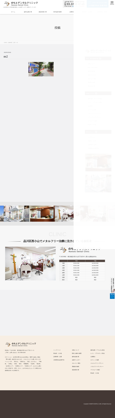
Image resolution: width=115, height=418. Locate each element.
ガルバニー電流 (76, 363)
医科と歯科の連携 (76, 353)
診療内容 (72, 12)
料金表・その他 (95, 373)
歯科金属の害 (28, 12)
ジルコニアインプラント (97, 363)
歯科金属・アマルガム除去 (98, 350)
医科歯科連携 (57, 12)
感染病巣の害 (43, 12)
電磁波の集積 (75, 366)
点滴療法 (93, 356)
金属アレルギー (76, 360)
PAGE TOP (109, 401)
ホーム (13, 12)
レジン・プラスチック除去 (98, 353)
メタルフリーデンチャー (97, 366)
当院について (75, 350)
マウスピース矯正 (95, 369)
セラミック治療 (95, 360)
